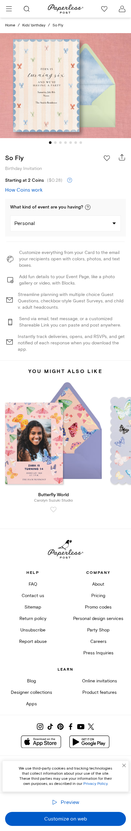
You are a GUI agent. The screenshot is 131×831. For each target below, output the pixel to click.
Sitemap (32, 607)
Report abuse (33, 641)
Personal (24, 223)
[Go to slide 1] (50, 142)
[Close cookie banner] (124, 765)
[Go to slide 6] (75, 142)
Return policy (32, 618)
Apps (31, 704)
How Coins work (24, 190)
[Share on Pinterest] (60, 726)
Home (10, 25)
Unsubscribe (32, 630)
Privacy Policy (95, 783)
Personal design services (98, 618)
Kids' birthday (33, 25)
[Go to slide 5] (70, 142)
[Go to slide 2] (55, 142)
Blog (31, 681)
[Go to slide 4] (65, 142)
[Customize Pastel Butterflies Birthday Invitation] (65, 85)
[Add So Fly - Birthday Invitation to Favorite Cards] (107, 158)
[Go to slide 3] (60, 142)
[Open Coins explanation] (69, 180)
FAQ (33, 584)
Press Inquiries (98, 653)
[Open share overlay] (122, 157)
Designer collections (31, 692)
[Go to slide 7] (80, 142)
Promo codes (98, 607)
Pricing (98, 595)
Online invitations (99, 681)
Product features (99, 692)
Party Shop (98, 630)
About (98, 584)
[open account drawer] (122, 9)
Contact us (33, 595)
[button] (88, 207)
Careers (98, 641)
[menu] (9, 9)
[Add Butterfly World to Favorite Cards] (53, 509)
